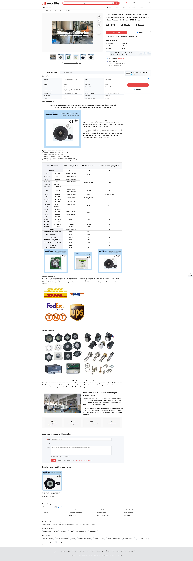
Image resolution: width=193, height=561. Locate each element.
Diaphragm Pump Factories (84, 538)
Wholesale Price (98, 550)
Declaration (112, 555)
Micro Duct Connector (74, 515)
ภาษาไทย (121, 551)
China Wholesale (90, 550)
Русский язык (83, 551)
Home (43, 10)
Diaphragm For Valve (99, 538)
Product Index (122, 550)
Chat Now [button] (140, 32)
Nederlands (99, 551)
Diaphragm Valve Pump (128, 538)
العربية (104, 551)
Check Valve (45, 512)
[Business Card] (148, 78)
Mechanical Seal (47, 531)
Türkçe (126, 551)
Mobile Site (129, 550)
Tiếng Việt (131, 551)
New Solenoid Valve (73, 510)
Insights (134, 550)
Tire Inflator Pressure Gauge (75, 512)
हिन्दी (117, 551)
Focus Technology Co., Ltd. (86, 555)
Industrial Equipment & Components (53, 10)
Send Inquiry (116, 32)
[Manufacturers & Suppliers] (50, 3)
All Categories (47, 7)
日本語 (113, 551)
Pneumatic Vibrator (101, 512)
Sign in (149, 4)
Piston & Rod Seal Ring (81, 531)
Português (71, 551)
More (43, 544)
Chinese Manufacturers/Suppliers (78, 550)
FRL (43, 515)
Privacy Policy (119, 555)
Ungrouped (44, 510)
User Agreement (105, 555)
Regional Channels (114, 550)
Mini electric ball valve (129, 510)
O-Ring (71, 531)
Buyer (116, 7)
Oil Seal (56, 531)
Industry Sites (106, 550)
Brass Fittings (127, 515)
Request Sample (132, 36)
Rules (150, 7)
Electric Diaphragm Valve (143, 538)
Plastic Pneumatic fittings (102, 515)
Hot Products (59, 550)
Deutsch (93, 551)
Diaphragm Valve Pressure (113, 538)
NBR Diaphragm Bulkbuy (63, 542)
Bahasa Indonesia (138, 551)
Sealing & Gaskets (66, 10)
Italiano (89, 551)
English (61, 551)
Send (53, 460)
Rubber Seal (63, 531)
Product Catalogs (63, 507)
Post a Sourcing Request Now (84, 460)
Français (77, 551)
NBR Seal (73, 538)
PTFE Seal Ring (92, 531)
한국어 (108, 551)
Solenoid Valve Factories (62, 538)
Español (66, 551)
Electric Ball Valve (100, 510)
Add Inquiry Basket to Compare (72, 63)
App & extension (132, 7)
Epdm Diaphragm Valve (48, 542)
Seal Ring (73, 10)
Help (124, 7)
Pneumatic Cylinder (128, 512)
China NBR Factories (48, 538)
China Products (67, 550)
